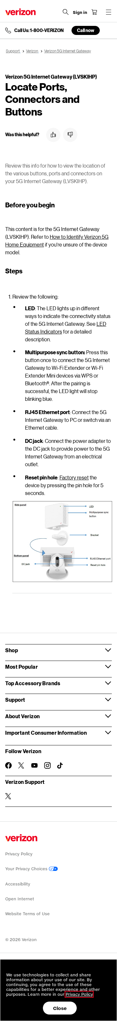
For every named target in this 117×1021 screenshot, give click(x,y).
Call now (85, 30)
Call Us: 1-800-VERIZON (39, 30)
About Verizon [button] (22, 716)
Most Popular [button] (21, 667)
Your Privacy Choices (27, 868)
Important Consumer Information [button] (46, 733)
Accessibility (17, 884)
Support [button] (15, 700)
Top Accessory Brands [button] (32, 683)
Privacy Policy (18, 853)
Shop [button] (11, 650)
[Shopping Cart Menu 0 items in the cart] (94, 12)
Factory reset (74, 477)
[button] (53, 135)
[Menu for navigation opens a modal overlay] (108, 12)
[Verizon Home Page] (20, 11)
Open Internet (19, 898)
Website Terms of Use (27, 913)
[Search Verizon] (65, 12)
